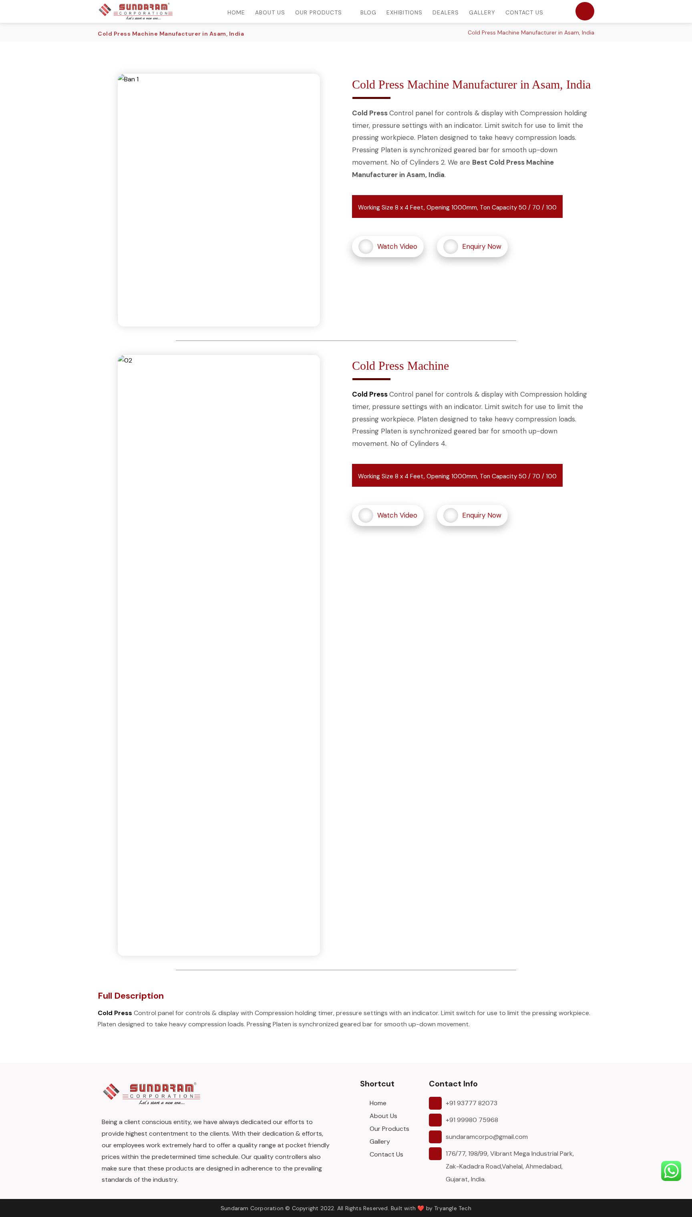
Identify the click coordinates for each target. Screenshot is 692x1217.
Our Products (389, 1128)
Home (378, 1103)
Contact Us (386, 1154)
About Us (383, 1116)
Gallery (380, 1141)
